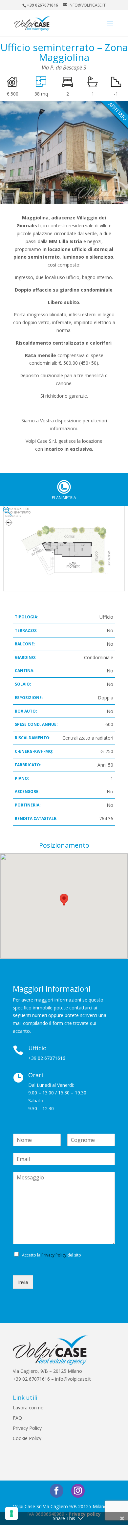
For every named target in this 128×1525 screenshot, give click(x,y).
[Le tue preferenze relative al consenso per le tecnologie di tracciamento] (11, 1513)
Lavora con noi (29, 1407)
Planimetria (64, 487)
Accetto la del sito (51, 1255)
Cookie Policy (27, 1438)
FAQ (17, 1418)
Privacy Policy (53, 1255)
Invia (23, 1282)
